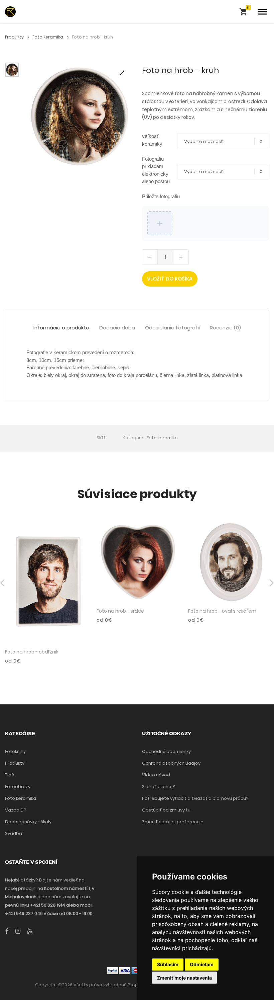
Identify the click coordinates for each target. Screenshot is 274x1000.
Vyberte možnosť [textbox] (203, 141)
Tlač (9, 775)
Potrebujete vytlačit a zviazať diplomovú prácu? (195, 798)
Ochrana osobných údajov (171, 763)
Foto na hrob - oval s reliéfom (222, 611)
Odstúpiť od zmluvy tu (166, 810)
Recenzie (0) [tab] (225, 328)
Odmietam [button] (202, 964)
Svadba (13, 833)
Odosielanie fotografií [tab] (172, 328)
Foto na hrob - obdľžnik (31, 651)
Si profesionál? (158, 786)
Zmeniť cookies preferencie (172, 822)
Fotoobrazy (17, 786)
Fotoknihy (15, 751)
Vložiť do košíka (169, 278)
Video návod (156, 775)
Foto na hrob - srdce (120, 611)
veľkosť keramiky (152, 140)
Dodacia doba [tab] (117, 328)
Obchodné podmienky (166, 751)
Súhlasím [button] (167, 964)
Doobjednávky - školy (28, 822)
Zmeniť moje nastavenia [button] (184, 978)
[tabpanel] (79, 116)
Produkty (15, 37)
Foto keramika (48, 37)
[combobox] (223, 141)
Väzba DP (15, 810)
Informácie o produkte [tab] (61, 328)
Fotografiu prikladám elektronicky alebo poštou (156, 170)
